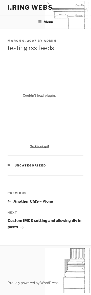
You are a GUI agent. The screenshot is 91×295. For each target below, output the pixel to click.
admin (50, 41)
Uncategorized (30, 165)
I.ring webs (30, 7)
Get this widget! (39, 146)
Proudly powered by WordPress (33, 283)
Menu (48, 22)
